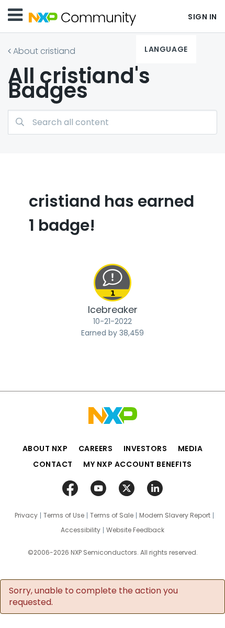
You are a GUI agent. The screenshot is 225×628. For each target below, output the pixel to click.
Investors (145, 448)
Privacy (26, 515)
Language (165, 49)
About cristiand (44, 51)
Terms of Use (63, 515)
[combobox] (112, 122)
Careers (95, 448)
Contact (53, 464)
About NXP (45, 448)
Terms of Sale (111, 515)
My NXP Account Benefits (137, 464)
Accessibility (80, 530)
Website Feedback (135, 530)
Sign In (202, 17)
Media (190, 448)
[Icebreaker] (112, 282)
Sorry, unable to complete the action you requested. (93, 596)
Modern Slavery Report (174, 515)
